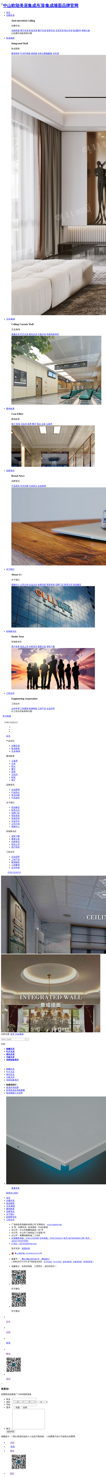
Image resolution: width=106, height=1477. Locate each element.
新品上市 (24, 646)
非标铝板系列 (53, 334)
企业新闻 (42, 486)
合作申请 (15, 708)
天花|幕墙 (10, 319)
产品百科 (15, 486)
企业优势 (51, 708)
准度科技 (26, 1248)
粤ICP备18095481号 (30, 1259)
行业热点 (33, 486)
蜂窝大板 (86, 30)
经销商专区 (11, 631)
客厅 (13, 424)
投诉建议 (77, 585)
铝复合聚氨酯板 (45, 53)
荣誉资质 (51, 585)
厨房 (29, 424)
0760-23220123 (14, 872)
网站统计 (45, 1259)
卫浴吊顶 (59, 30)
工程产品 (42, 708)
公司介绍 (24, 585)
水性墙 (56, 53)
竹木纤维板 (25, 53)
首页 (8, 12)
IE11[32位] (57, 1262)
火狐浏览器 (77, 1262)
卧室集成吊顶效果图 (15, 1090)
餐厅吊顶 (42, 30)
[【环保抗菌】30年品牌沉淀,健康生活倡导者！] (39, 5)
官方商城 (7, 716)
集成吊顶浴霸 (12, 1087)
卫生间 (24, 424)
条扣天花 (33, 334)
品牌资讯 (10, 471)
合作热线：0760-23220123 (51, 1238)
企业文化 (33, 585)
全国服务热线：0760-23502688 (25, 1238)
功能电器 (15, 30)
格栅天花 (15, 334)
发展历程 (42, 585)
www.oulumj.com (54, 1224)
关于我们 (10, 569)
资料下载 (51, 646)
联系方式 (68, 585)
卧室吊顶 (33, 30)
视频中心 (15, 585)
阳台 (39, 424)
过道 (43, 424)
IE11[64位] (48, 1262)
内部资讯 (33, 646)
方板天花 (42, 334)
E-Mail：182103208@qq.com (23, 1244)
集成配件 (77, 30)
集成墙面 (10, 38)
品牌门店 (59, 585)
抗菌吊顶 (10, 15)
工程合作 (10, 693)
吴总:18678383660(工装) (74, 1238)
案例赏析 (15, 53)
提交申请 (10, 1431)
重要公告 (42, 646)
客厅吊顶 (24, 30)
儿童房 (49, 424)
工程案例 (24, 708)
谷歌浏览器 (67, 1262)
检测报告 (33, 708)
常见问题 (24, 486)
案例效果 (10, 408)
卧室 (18, 424)
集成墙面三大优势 (14, 1093)
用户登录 (15, 646)
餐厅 (34, 424)
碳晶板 (34, 53)
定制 (25, 1407)
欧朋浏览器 (87, 1262)
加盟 (18, 1407)
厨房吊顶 (51, 30)
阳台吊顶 (68, 30)
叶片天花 (24, 334)
